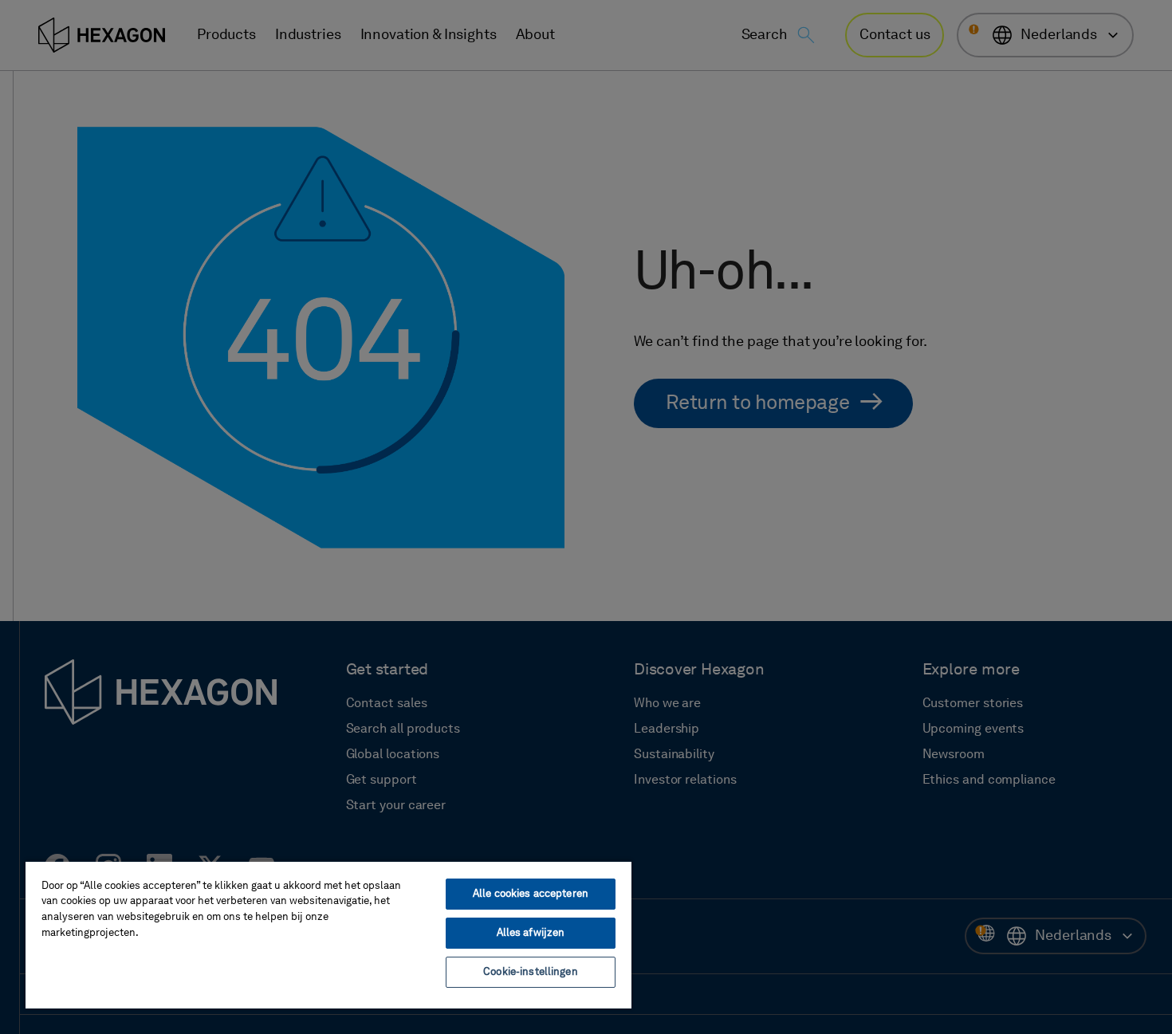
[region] (328, 934)
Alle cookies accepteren (530, 894)
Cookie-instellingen (530, 972)
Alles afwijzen (531, 933)
